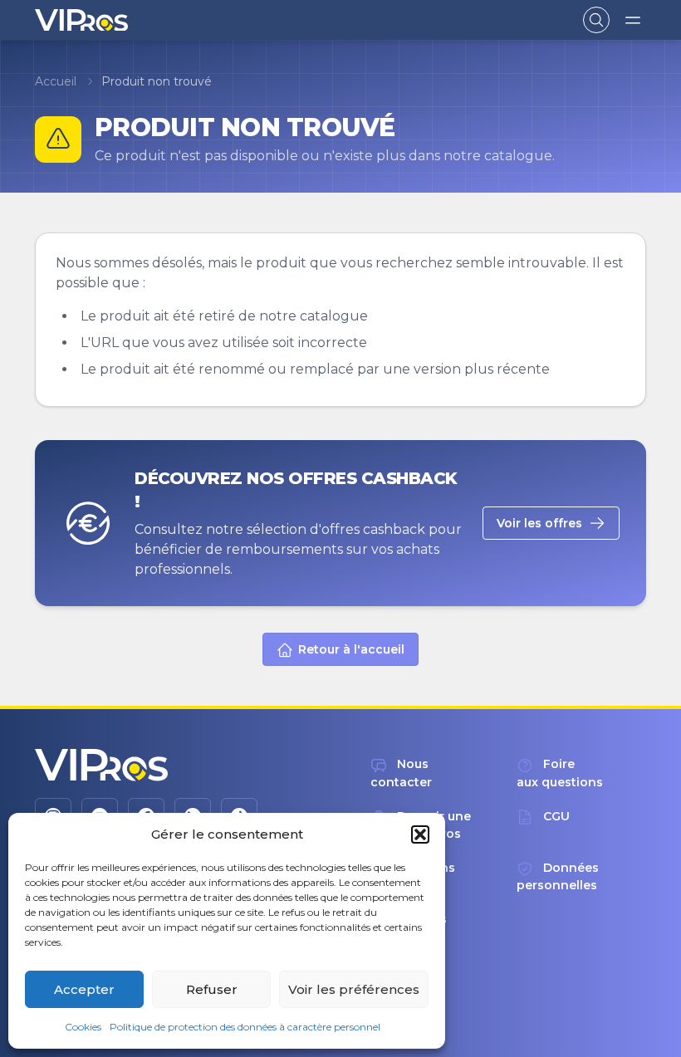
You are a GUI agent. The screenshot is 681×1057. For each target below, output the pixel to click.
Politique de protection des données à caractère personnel (245, 1026)
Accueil (55, 81)
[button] (420, 834)
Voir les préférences (353, 989)
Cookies (83, 1026)
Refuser (212, 989)
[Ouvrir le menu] (633, 20)
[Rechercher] (596, 20)
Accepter (84, 989)
